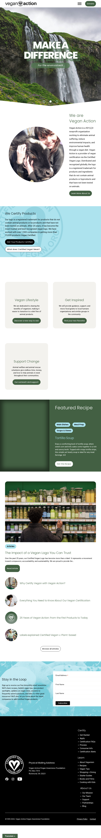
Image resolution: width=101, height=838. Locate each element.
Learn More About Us (80, 193)
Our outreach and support (27, 382)
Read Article (12, 568)
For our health (50, 65)
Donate (90, 3)
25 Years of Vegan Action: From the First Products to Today (54, 617)
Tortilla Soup (65, 438)
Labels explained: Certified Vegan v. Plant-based (48, 635)
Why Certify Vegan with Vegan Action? (42, 583)
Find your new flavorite (74, 320)
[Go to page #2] (50, 101)
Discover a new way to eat (26, 320)
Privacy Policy (82, 819)
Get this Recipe (64, 464)
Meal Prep (79, 424)
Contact (93, 819)
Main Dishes (62, 424)
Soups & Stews (64, 430)
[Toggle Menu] (80, 3)
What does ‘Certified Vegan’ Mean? (23, 249)
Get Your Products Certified (20, 242)
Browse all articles (50, 648)
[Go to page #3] (57, 101)
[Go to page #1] (44, 101)
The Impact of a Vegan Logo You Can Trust (38, 553)
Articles (10, 546)
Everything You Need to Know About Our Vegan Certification (55, 600)
